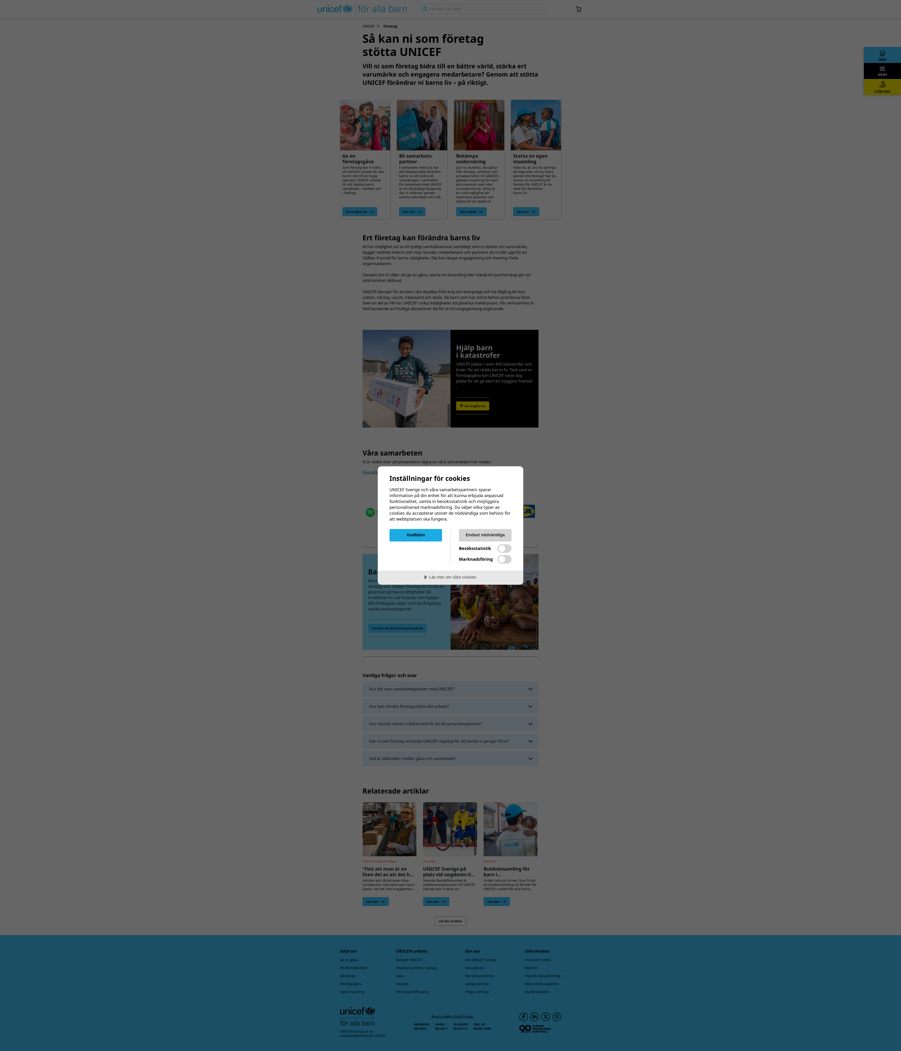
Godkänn (416, 535)
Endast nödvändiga (485, 535)
